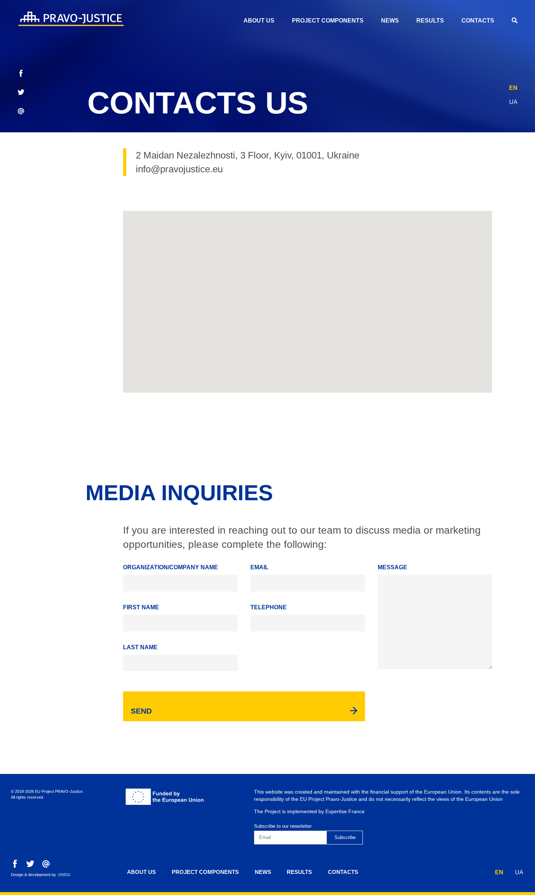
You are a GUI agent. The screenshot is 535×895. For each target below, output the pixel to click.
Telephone (268, 607)
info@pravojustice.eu (179, 169)
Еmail (259, 567)
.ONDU (63, 874)
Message (392, 567)
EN (513, 88)
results (430, 20)
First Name (141, 607)
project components (328, 20)
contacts (477, 20)
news (390, 20)
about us (258, 20)
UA (513, 102)
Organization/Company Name (170, 567)
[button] (307, 297)
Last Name (140, 647)
